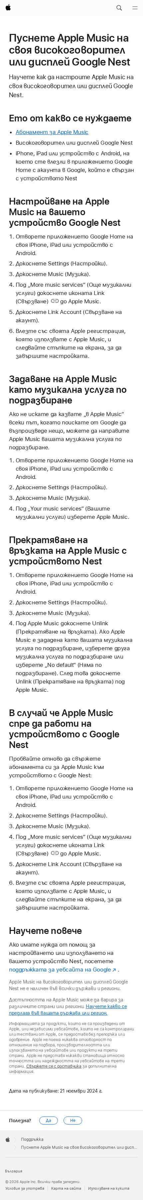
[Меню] (135, 8)
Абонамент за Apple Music (52, 132)
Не (72, 1120)
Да (48, 1120)
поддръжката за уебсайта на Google (60, 969)
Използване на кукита (108, 1188)
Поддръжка (32, 1139)
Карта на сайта (66, 1188)
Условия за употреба (24, 1188)
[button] (119, 8)
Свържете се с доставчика (53, 1066)
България (13, 1171)
